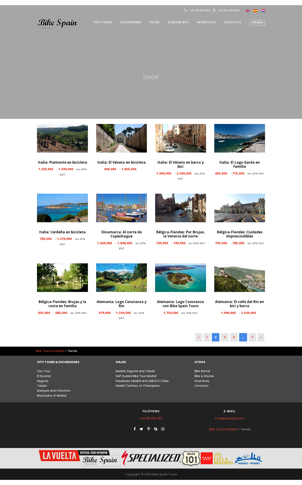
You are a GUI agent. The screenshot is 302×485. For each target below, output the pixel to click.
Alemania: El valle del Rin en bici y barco (239, 303)
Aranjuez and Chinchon (53, 391)
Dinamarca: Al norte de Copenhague (121, 234)
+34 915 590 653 (199, 10)
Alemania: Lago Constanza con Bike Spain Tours (180, 303)
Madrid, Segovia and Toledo (135, 371)
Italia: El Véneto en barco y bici (180, 164)
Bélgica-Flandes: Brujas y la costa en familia (62, 303)
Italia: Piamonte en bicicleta (62, 162)
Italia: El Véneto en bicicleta (121, 162)
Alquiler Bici (178, 22)
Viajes (154, 22)
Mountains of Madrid (51, 396)
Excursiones (130, 22)
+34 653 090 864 (229, 10)
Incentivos (206, 22)
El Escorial (44, 376)
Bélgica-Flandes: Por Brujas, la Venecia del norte (180, 234)
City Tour (43, 371)
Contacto (233, 22)
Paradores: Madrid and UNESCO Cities (142, 381)
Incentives (202, 381)
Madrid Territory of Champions (138, 386)
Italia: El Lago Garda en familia (239, 164)
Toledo (42, 386)
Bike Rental (202, 371)
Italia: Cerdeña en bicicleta (62, 232)
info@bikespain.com (229, 418)
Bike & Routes (204, 376)
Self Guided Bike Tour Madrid (136, 376)
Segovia (42, 381)
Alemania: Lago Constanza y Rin (121, 303)
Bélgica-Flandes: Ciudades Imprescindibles (239, 234)
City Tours (103, 22)
